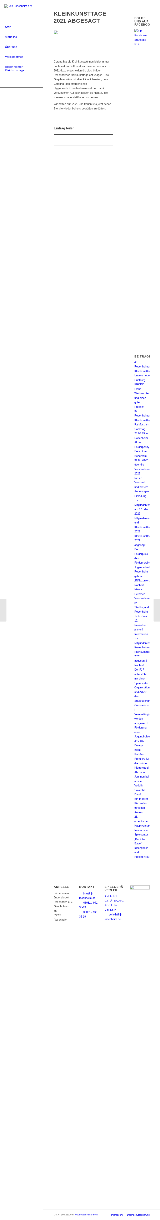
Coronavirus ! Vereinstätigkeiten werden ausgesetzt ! (145, 714)
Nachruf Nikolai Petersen (139, 590)
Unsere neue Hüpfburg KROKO (142, 380)
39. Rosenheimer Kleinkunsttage (143, 416)
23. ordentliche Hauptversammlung (146, 821)
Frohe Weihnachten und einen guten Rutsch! (142, 397)
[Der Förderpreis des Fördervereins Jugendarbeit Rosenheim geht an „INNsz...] (3, 610)
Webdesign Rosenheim (86, 1214)
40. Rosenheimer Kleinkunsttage (143, 367)
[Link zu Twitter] (32, 82)
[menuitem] (21, 27)
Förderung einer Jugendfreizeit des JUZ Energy (142, 736)
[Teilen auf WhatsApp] (83, 140)
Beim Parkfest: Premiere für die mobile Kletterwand (141, 758)
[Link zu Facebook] (11, 82)
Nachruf (139, 665)
